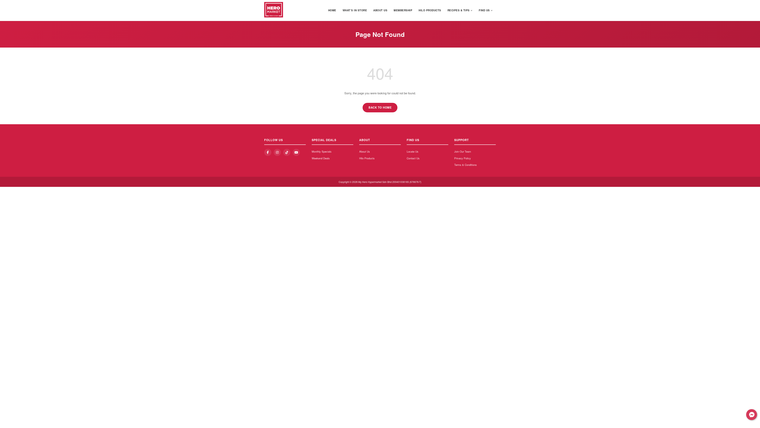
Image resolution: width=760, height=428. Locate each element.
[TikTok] (286, 152)
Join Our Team (462, 151)
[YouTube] (296, 152)
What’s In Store (355, 10)
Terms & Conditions (465, 165)
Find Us (484, 10)
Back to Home (380, 107)
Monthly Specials (322, 151)
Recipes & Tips (458, 10)
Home (332, 10)
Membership (403, 10)
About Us (380, 10)
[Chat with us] (751, 414)
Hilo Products (430, 10)
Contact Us (413, 158)
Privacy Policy (462, 158)
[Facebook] (267, 152)
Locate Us (412, 151)
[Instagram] (277, 152)
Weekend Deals (321, 158)
